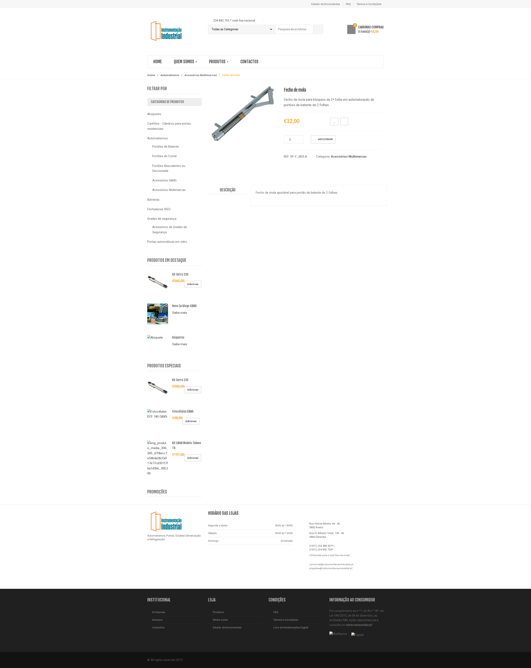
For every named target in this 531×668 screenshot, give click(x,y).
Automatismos (169, 75)
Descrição (227, 190)
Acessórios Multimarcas (200, 75)
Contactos (249, 61)
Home (157, 61)
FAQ (348, 4)
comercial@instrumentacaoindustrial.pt (331, 564)
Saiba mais (179, 313)
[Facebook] (151, 550)
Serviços (157, 619)
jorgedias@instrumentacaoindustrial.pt (330, 568)
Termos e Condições (369, 4)
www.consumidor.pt (359, 625)
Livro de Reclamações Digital (290, 627)
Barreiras (153, 200)
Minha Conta (220, 619)
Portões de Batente (165, 146)
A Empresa (158, 612)
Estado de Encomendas (325, 4)
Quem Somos (184, 61)
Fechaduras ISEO (159, 209)
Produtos (217, 61)
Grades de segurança (161, 219)
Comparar (344, 121)
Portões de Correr (164, 156)
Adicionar (325, 139)
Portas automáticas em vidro (167, 242)
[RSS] (160, 550)
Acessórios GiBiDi (164, 180)
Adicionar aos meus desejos (334, 121)
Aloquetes (154, 114)
